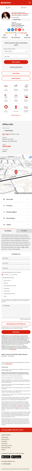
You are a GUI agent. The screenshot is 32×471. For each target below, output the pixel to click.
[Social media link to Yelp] (19, 29)
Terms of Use (4, 443)
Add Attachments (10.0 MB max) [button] (16, 324)
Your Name (5, 258)
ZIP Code (7, 56)
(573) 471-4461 (6, 146)
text (7, 134)
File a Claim (16, 73)
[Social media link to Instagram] (16, 29)
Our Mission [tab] (7, 230)
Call (3, 134)
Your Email (5, 268)
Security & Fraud (5, 439)
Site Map (3, 449)
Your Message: (6, 305)
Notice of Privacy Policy (6, 445)
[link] (8, 2)
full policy (20, 405)
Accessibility (4, 441)
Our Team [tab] (24, 230)
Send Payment (16, 78)
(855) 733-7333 (13, 349)
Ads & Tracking (4, 437)
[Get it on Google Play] (16, 456)
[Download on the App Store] (5, 456)
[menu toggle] (29, 2)
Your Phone (5, 263)
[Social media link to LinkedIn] (12, 29)
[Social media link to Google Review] (23, 29)
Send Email (16, 332)
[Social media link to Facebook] (8, 29)
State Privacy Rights (5, 447)
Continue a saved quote (16, 67)
